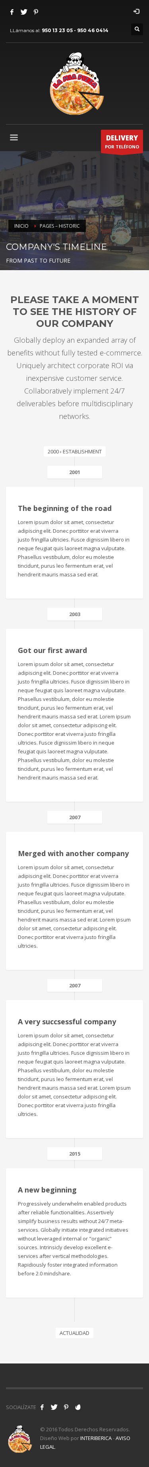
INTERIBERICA (96, 1438)
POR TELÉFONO (122, 141)
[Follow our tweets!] (54, 1407)
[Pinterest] (36, 12)
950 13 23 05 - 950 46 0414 (75, 30)
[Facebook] (12, 12)
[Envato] (78, 1407)
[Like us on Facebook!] (42, 1407)
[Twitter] (24, 12)
